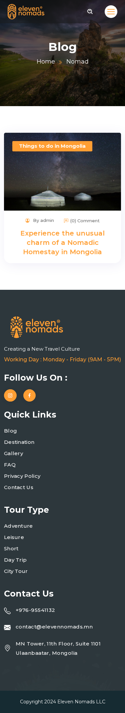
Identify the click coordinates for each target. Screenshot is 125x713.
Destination (19, 442)
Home (46, 61)
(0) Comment (85, 220)
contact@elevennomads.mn (54, 627)
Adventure (18, 526)
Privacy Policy (22, 476)
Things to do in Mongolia (52, 146)
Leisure (14, 537)
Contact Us (18, 487)
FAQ (10, 464)
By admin (43, 220)
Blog (10, 431)
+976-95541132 (35, 610)
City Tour (16, 571)
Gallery (13, 453)
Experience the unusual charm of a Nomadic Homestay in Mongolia (62, 242)
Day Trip (15, 560)
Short (11, 548)
